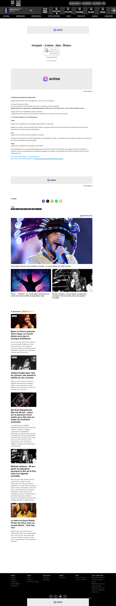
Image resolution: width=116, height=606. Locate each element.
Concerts (30, 579)
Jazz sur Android (80, 579)
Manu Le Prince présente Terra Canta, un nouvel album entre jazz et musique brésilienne (23, 335)
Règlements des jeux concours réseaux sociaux (98, 579)
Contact (13, 577)
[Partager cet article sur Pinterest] (52, 202)
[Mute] (31, 10)
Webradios (20, 16)
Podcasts (81, 16)
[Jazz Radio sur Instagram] (65, 596)
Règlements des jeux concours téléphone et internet (98, 590)
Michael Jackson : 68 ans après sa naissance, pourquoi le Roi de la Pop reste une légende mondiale (23, 471)
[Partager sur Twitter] (47, 202)
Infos (69, 16)
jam (21, 209)
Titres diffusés (54, 16)
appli (29, 209)
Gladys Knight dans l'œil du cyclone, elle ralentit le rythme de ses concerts (23, 375)
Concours (109, 16)
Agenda (95, 16)
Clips (28, 577)
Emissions (14, 581)
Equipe (13, 579)
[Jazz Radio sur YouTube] (60, 596)
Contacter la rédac (33, 581)
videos (13, 209)
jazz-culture (38, 209)
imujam (25, 209)
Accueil (6, 16)
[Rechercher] (104, 3)
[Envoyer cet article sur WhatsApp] (56, 202)
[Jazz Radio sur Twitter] (55, 596)
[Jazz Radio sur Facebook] (51, 596)
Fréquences (36, 16)
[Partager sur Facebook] (43, 202)
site (33, 209)
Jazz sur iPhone (80, 577)
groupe (17, 209)
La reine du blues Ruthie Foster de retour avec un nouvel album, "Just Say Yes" (23, 524)
